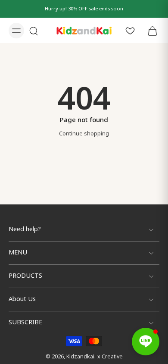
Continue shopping (84, 134)
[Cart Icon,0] (149, 30)
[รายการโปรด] (130, 30)
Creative (112, 357)
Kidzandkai (80, 357)
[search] (33, 30)
